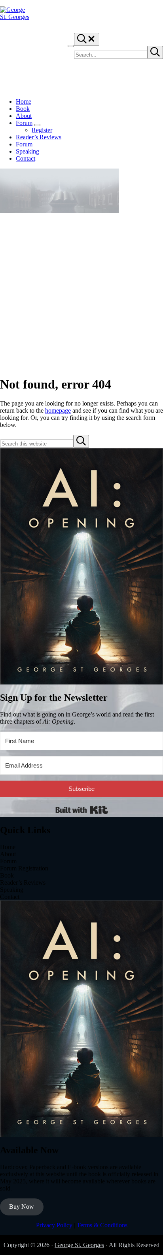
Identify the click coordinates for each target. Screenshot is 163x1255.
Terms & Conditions (102, 1225)
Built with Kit (81, 810)
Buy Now (21, 1206)
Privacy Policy (54, 1225)
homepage (58, 410)
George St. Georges (79, 1245)
